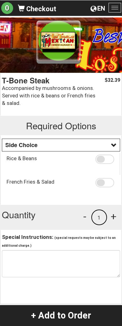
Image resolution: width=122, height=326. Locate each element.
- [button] (84, 216)
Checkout (40, 9)
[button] (105, 159)
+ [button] (113, 216)
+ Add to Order (61, 315)
